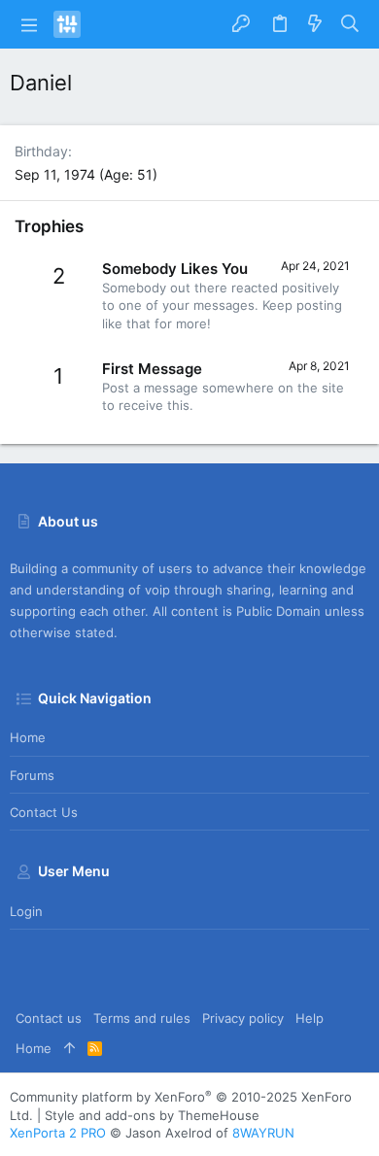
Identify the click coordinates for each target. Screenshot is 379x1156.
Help (309, 1018)
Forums (32, 775)
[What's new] (314, 24)
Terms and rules (141, 1018)
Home (28, 737)
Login (26, 911)
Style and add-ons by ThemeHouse (152, 1115)
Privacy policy (243, 1018)
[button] (29, 24)
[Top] (69, 1048)
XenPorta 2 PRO (58, 1132)
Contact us (44, 812)
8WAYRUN (263, 1132)
